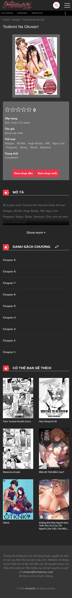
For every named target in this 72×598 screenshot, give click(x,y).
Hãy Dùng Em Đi (48, 421)
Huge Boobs (35, 143)
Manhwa (22, 13)
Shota (33, 147)
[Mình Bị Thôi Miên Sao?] (54, 448)
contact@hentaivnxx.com (38, 571)
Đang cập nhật (14, 132)
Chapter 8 (9, 271)
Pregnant (11, 147)
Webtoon (37, 13)
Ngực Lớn (58, 143)
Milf (48, 143)
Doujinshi (7, 13)
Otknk (6, 522)
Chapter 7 (9, 283)
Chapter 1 (9, 352)
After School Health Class (17, 421)
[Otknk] (18, 499)
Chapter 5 (9, 306)
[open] (67, 5)
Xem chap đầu (23, 173)
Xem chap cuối (47, 173)
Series (23, 147)
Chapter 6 (9, 294)
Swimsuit (45, 147)
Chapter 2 (9, 340)
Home (6, 19)
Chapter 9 (9, 259)
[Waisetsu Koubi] (18, 448)
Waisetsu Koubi (11, 472)
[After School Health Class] (18, 397)
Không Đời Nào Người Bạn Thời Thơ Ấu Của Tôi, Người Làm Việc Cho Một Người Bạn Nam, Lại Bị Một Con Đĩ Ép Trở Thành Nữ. (54, 528)
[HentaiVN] (17, 5)
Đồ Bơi (21, 143)
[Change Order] (56, 247)
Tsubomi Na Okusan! (34, 19)
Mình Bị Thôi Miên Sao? (51, 472)
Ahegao (16, 19)
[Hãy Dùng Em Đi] (54, 397)
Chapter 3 (9, 329)
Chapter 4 (9, 317)
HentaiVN (30, 588)
